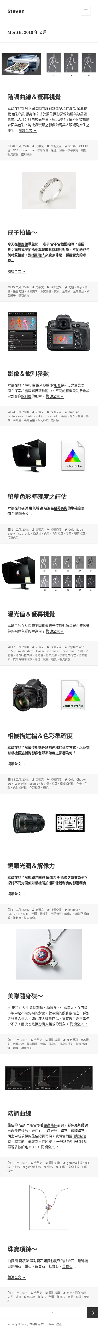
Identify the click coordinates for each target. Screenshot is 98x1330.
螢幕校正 (79, 534)
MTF (26, 914)
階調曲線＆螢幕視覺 (34, 97)
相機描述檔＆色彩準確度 (40, 736)
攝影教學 (56, 287)
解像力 (68, 914)
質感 (56, 291)
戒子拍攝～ (22, 232)
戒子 (79, 287)
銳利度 (26, 396)
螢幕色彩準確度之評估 (37, 496)
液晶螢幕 (38, 124)
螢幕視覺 (72, 150)
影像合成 (80, 1293)
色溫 (54, 150)
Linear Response (47, 651)
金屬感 (66, 291)
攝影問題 (18, 291)
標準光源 (42, 150)
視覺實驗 (13, 154)
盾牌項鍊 (18, 1044)
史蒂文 (40, 146)
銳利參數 (43, 420)
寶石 (69, 1293)
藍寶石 (61, 1297)
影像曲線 (73, 1167)
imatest (73, 910)
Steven (16, 10)
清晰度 (17, 420)
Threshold (52, 416)
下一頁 (92, 1312)
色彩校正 (57, 534)
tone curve (28, 150)
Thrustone (68, 651)
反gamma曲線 (32, 1167)
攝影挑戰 (54, 1260)
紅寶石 (42, 1297)
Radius (30, 416)
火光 (10, 1297)
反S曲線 (61, 1167)
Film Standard (24, 651)
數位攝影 (53, 114)
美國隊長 (32, 1044)
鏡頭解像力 (31, 918)
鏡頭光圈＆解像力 (31, 866)
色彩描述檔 (20, 788)
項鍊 (15, 1048)
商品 (55, 1018)
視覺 (84, 150)
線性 (37, 659)
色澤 (51, 1297)
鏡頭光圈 (35, 877)
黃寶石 (67, 1266)
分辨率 (44, 914)
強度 (80, 416)
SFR (40, 416)
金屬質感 (78, 291)
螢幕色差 (13, 538)
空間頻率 (56, 914)
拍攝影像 (52, 883)
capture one (15, 416)
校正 (54, 784)
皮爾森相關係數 (22, 659)
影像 (57, 385)
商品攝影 (72, 1040)
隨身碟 (53, 1044)
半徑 (64, 416)
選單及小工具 (85, 11)
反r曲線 (48, 1167)
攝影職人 (38, 255)
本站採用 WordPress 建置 (45, 1324)
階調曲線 (26, 154)
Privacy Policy (17, 1324)
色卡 (79, 784)
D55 (15, 150)
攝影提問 (32, 291)
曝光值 (39, 655)
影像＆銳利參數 (28, 373)
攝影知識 (54, 1163)
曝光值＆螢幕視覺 (31, 614)
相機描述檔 (67, 784)
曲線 (85, 1167)
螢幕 (62, 150)
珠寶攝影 (45, 291)
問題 (71, 287)
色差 (46, 534)
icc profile (24, 534)
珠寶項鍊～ (22, 1249)
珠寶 (18, 1297)
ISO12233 (14, 914)
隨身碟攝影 (66, 1044)
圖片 (72, 416)
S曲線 (16, 1167)
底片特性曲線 (24, 655)
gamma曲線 (74, 1163)
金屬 (43, 1044)
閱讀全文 (28, 130)
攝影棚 (23, 244)
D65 (10, 651)
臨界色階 (29, 420)
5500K (72, 146)
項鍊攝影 (26, 1048)
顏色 (46, 788)
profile (33, 784)
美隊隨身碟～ (25, 996)
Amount (73, 412)
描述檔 (37, 534)
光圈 (80, 651)
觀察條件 (50, 1125)
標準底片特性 (67, 655)
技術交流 (56, 146)
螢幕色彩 (60, 508)
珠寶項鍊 (29, 1297)
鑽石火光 (23, 295)
